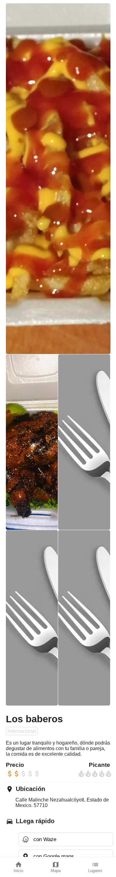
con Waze (44, 839)
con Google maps (53, 856)
